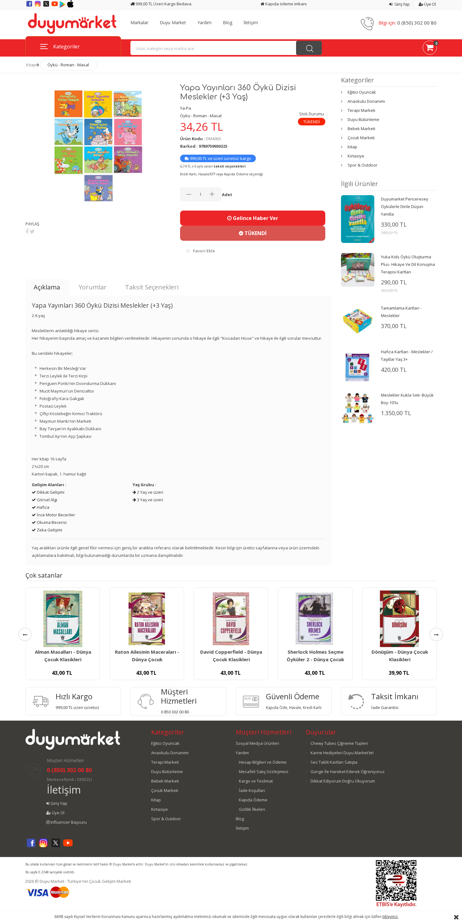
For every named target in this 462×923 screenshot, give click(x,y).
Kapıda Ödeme (253, 800)
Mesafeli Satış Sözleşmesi (263, 771)
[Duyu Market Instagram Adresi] (38, 6)
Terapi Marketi (361, 110)
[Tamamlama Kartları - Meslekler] (358, 320)
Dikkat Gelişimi (50, 492)
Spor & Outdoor (362, 165)
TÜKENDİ (255, 233)
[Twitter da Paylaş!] (32, 231)
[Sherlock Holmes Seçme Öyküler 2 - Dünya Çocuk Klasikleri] (315, 619)
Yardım (204, 22)
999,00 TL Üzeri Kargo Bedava (163, 4)
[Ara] (309, 48)
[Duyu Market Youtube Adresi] (55, 6)
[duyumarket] (72, 23)
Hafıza (42, 507)
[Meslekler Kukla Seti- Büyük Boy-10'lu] (358, 407)
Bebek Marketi (361, 128)
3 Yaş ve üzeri (149, 500)
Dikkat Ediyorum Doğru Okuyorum (343, 781)
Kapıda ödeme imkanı (285, 4)
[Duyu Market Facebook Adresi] (29, 6)
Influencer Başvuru (68, 822)
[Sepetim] (430, 49)
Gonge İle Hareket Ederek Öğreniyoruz (348, 771)
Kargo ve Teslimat (256, 781)
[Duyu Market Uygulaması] (63, 6)
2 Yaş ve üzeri (149, 492)
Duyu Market (173, 22)
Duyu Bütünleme (363, 119)
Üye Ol (429, 4)
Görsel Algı (46, 500)
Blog (227, 22)
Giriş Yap (401, 4)
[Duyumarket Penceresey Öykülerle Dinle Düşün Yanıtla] (358, 219)
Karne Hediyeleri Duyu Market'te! (342, 752)
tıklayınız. (390, 916)
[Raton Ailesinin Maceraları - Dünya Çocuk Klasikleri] (147, 619)
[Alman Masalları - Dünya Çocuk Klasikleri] (62, 619)
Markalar (139, 22)
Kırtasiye (356, 156)
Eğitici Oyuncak (362, 92)
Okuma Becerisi (51, 522)
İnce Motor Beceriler (55, 515)
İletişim (251, 22)
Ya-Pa (185, 108)
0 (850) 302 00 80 (417, 22)
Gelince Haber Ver (255, 218)
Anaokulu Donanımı (366, 101)
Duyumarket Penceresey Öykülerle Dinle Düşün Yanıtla (404, 206)
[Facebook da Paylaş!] (27, 231)
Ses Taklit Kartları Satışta (334, 762)
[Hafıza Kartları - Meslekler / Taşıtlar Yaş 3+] (358, 364)
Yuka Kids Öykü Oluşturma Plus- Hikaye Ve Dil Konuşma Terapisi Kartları (408, 264)
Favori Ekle (204, 251)
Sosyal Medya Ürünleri (257, 743)
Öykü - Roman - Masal (68, 65)
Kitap (31, 65)
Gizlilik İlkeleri (252, 809)
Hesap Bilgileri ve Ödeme (263, 762)
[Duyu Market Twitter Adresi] (46, 6)
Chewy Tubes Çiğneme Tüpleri (339, 743)
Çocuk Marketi (361, 137)
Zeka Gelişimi (49, 530)
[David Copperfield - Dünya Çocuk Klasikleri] (231, 619)
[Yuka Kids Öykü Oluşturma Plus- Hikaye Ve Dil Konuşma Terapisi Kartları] (358, 269)
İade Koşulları (252, 790)
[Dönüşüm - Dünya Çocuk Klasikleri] (399, 619)
